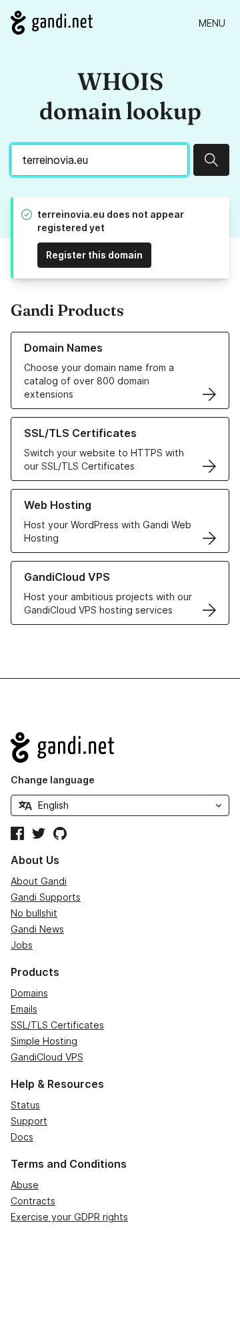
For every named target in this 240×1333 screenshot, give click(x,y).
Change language (53, 779)
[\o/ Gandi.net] (120, 747)
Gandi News (37, 929)
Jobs (22, 945)
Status (25, 1105)
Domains (29, 993)
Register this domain (94, 254)
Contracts (33, 1200)
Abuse (25, 1184)
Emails (24, 1009)
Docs (22, 1136)
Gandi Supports (46, 897)
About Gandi (39, 881)
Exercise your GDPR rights (69, 1216)
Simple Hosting (44, 1041)
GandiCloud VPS (47, 1057)
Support (29, 1120)
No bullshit (34, 913)
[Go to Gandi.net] (52, 23)
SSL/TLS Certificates (57, 1025)
